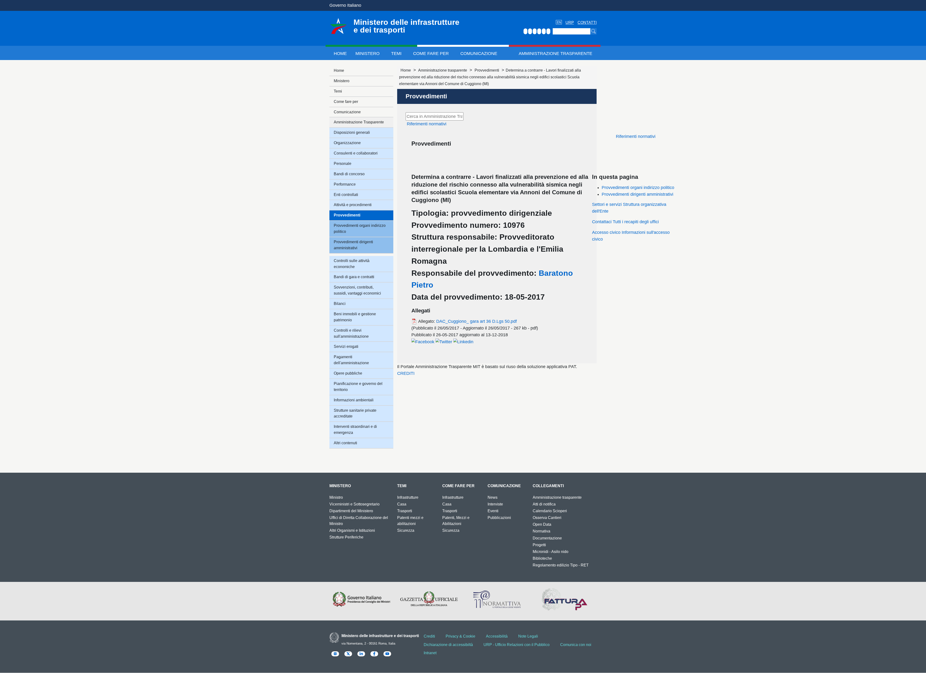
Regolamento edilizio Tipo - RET (561, 565)
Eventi (493, 511)
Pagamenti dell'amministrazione (351, 360)
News (492, 497)
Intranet (430, 653)
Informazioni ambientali (354, 400)
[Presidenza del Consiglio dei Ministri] (361, 599)
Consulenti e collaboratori (356, 153)
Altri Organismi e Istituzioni (352, 530)
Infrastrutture (407, 497)
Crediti (429, 636)
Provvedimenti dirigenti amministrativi (637, 194)
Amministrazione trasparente (442, 70)
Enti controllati (346, 195)
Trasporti (404, 511)
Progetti (539, 545)
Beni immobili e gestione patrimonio (355, 317)
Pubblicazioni (499, 518)
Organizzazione (347, 143)
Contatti (587, 22)
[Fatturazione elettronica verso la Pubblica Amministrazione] (565, 599)
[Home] (338, 26)
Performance (345, 184)
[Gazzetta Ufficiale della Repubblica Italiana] (429, 599)
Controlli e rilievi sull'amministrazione (351, 333)
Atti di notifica (544, 504)
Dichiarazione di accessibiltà (448, 645)
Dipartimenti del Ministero (351, 511)
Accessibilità (497, 636)
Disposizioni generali (352, 132)
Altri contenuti (345, 443)
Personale (342, 164)
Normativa (541, 531)
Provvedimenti (487, 70)
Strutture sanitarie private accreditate (355, 413)
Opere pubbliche (348, 373)
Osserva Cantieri (547, 518)
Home (340, 53)
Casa (401, 504)
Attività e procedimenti (353, 205)
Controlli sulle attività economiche (351, 264)
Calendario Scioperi (550, 511)
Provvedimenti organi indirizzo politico (638, 187)
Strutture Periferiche (346, 537)
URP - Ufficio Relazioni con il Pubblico (516, 645)
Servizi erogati (346, 346)
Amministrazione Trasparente (555, 53)
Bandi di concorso (349, 174)
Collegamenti (548, 486)
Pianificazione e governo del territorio (358, 387)
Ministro (336, 497)
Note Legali (528, 636)
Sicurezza (405, 530)
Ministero (367, 53)
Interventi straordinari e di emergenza (355, 429)
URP (569, 22)
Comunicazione (478, 53)
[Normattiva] (497, 599)
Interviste (495, 504)
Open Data (542, 524)
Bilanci (340, 304)
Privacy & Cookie (460, 636)
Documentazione (547, 538)
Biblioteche (542, 558)
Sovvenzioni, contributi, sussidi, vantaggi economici (357, 290)
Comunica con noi (575, 645)
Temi (396, 53)
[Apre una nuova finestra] (422, 341)
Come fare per (431, 53)
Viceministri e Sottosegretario (354, 504)
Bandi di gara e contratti (354, 277)
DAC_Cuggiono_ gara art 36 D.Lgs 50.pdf (476, 321)
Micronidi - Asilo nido (550, 552)
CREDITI (406, 373)
